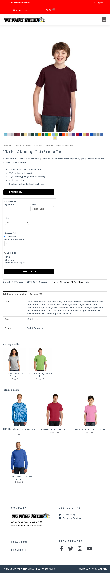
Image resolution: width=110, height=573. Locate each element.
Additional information (15, 294)
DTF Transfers (16, 145)
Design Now (15, 192)
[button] (104, 19)
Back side (11, 253)
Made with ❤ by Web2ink (93, 569)
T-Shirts (27, 145)
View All (69, 282)
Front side (11, 236)
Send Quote (29, 271)
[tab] (15, 294)
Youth (83, 282)
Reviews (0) (36, 294)
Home (6, 145)
